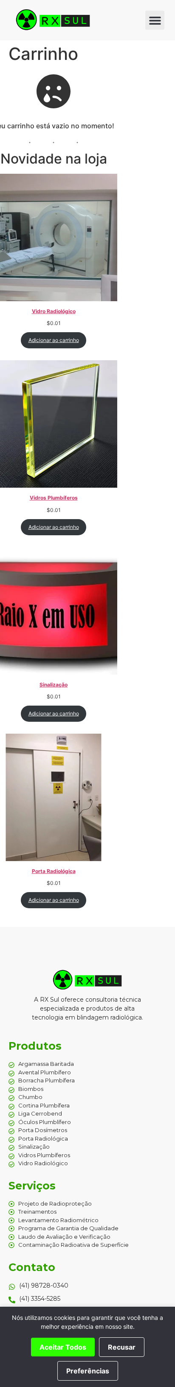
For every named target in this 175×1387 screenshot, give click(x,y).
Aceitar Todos (63, 1347)
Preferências (87, 1371)
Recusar (121, 1347)
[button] (154, 20)
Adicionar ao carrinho (53, 340)
